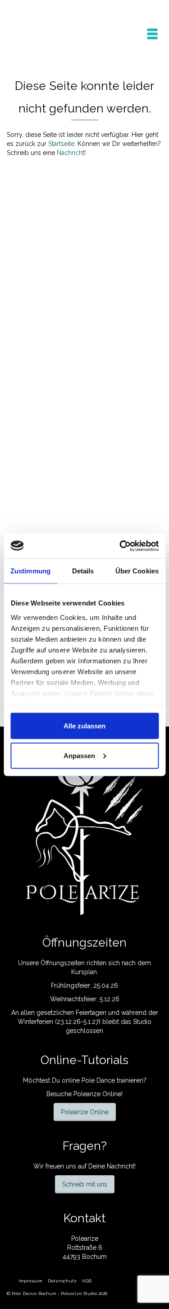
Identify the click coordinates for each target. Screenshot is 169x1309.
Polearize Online (85, 1112)
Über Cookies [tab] (137, 571)
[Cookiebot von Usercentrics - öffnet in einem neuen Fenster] (120, 546)
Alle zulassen (84, 726)
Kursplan (84, 972)
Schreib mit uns (84, 1184)
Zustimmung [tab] (30, 571)
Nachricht (70, 152)
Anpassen (79, 755)
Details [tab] (83, 571)
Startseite (61, 143)
